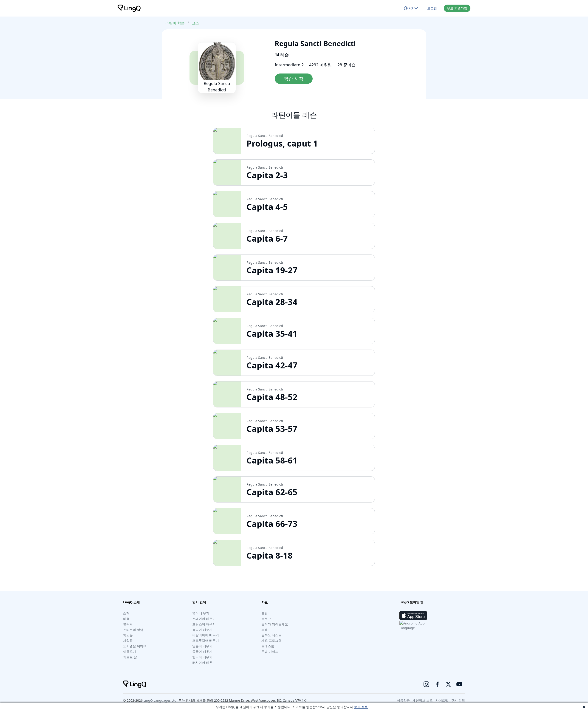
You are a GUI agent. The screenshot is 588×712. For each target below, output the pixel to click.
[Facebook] (437, 684)
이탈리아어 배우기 (205, 635)
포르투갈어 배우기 (205, 640)
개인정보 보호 (423, 700)
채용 (264, 629)
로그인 (432, 8)
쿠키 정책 (361, 707)
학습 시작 (293, 79)
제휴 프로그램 (271, 640)
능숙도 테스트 (271, 635)
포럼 (264, 613)
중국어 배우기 (202, 651)
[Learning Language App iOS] (413, 615)
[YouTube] (459, 684)
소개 (126, 613)
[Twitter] (448, 684)
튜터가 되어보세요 (274, 624)
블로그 (266, 618)
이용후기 (129, 651)
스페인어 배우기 (204, 618)
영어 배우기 (200, 613)
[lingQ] (129, 8)
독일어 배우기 (202, 629)
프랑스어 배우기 (204, 624)
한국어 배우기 (202, 657)
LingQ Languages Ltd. (160, 700)
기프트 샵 (130, 657)
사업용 (128, 640)
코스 (195, 22)
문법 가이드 (269, 651)
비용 (126, 618)
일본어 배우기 (202, 646)
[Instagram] (426, 684)
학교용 (128, 635)
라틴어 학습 (175, 22)
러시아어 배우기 (204, 662)
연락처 (128, 624)
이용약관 (403, 700)
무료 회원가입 (457, 8)
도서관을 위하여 (135, 646)
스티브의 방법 (133, 629)
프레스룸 (267, 646)
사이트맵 (441, 700)
